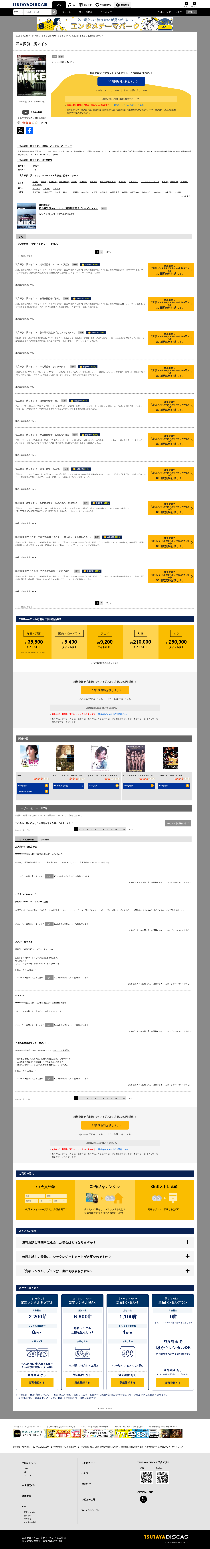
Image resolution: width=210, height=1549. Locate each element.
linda (46, 901)
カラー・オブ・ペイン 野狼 (170, 775)
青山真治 (93, 181)
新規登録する (37, 1382)
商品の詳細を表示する (24, 284)
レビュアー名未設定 (61, 1050)
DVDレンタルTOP (23, 35)
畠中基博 (56, 188)
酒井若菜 (168, 192)
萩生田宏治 (64, 181)
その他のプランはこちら (107, 90)
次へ (108, 251)
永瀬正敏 (36, 192)
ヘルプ (178, 12)
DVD (59, 4)
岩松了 (43, 181)
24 (124, 829)
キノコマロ (48, 949)
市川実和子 (114, 192)
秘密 (19, 775)
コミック (88, 4)
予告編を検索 (36, 112)
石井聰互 (184, 181)
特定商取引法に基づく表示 (132, 1446)
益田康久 (46, 188)
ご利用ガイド (164, 12)
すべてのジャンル (38, 35)
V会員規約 (26, 1446)
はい (49, 876)
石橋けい (66, 192)
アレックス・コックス (150, 181)
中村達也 (158, 192)
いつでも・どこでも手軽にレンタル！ (27, 1426)
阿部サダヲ (147, 192)
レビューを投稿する (177, 823)
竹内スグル (133, 181)
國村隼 (76, 192)
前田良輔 (53, 181)
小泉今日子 (47, 192)
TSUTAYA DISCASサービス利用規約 (47, 1446)
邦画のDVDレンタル (55, 35)
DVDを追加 (22, 785)
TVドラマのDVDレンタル (75, 35)
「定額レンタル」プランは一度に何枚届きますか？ (57, 1271)
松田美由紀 (135, 192)
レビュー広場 (88, 1499)
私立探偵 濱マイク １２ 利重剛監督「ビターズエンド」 (68, 208)
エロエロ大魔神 (59, 1002)
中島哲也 (122, 181)
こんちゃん (58, 853)
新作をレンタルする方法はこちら (129, 105)
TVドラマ (71, 62)
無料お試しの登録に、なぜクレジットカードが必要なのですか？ (66, 1256)
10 (112, 829)
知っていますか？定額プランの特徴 (94, 1426)
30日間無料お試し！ (121, 81)
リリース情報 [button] (86, 12)
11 (116, 829)
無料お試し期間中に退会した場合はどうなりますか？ (59, 1242)
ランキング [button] (106, 12)
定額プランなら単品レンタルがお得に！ (130, 1426)
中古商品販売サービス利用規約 (76, 1446)
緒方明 (35, 181)
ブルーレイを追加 (25, 791)
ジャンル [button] (66, 12)
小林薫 (57, 192)
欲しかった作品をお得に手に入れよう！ (62, 1426)
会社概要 (16, 1446)
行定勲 (74, 181)
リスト (186, 6)
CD (74, 4)
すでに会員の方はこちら (135, 90)
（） (44, 122)
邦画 (62, 62)
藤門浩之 (36, 188)
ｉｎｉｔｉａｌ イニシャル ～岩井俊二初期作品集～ (76, 775)
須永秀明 (83, 181)
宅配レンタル (29, 1512)
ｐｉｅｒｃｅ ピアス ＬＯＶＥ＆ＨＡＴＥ (106, 775)
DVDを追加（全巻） (61, 785)
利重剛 (165, 181)
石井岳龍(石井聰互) (108, 181)
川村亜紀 (178, 192)
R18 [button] (190, 12)
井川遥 (125, 192)
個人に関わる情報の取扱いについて (105, 1446)
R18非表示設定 (30, 1522)
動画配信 (125, 4)
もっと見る (185, 196)
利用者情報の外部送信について (157, 1446)
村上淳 (94, 192)
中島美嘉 (85, 192)
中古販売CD (105, 4)
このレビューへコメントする (177, 882)
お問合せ (86, 1484)
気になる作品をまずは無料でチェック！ (164, 1426)
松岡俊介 (103, 192)
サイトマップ (177, 1446)
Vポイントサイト (90, 1510)
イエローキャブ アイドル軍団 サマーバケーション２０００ (149, 775)
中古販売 (27, 1519)
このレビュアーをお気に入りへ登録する (144, 882)
